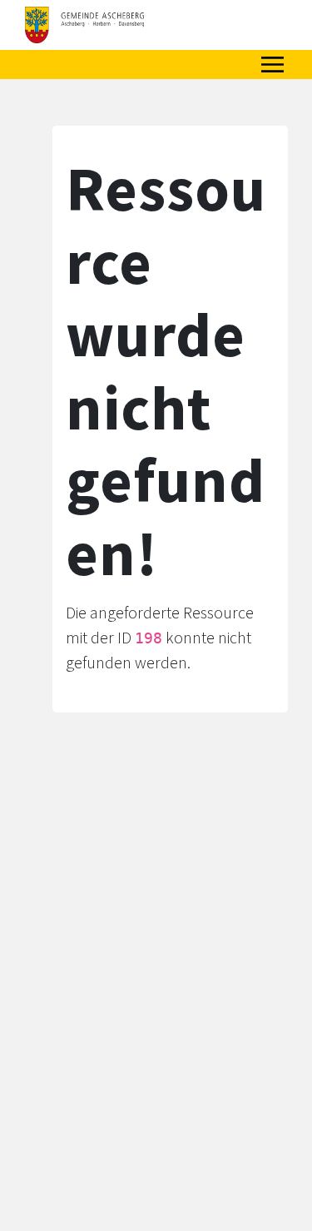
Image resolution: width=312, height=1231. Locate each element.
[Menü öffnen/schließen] (272, 64)
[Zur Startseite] (84, 25)
